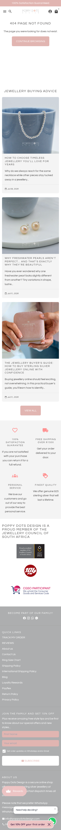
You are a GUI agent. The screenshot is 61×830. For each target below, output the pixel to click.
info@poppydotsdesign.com (21, 818)
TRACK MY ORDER (13, 637)
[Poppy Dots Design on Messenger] (36, 618)
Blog (5, 677)
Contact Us (9, 654)
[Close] (49, 824)
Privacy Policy (10, 699)
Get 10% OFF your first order (28, 824)
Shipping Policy (11, 665)
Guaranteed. (42, 3)
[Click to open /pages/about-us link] (30, 570)
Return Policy (10, 694)
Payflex (6, 688)
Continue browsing (30, 41)
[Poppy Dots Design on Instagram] (28, 618)
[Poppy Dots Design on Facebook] (24, 618)
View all (31, 410)
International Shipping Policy (19, 671)
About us (7, 648)
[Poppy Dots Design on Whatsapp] (32, 618)
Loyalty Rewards (12, 682)
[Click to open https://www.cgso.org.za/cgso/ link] (30, 590)
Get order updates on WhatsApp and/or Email (28, 751)
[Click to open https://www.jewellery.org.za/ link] (30, 551)
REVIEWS (8, 643)
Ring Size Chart (11, 660)
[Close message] (55, 809)
